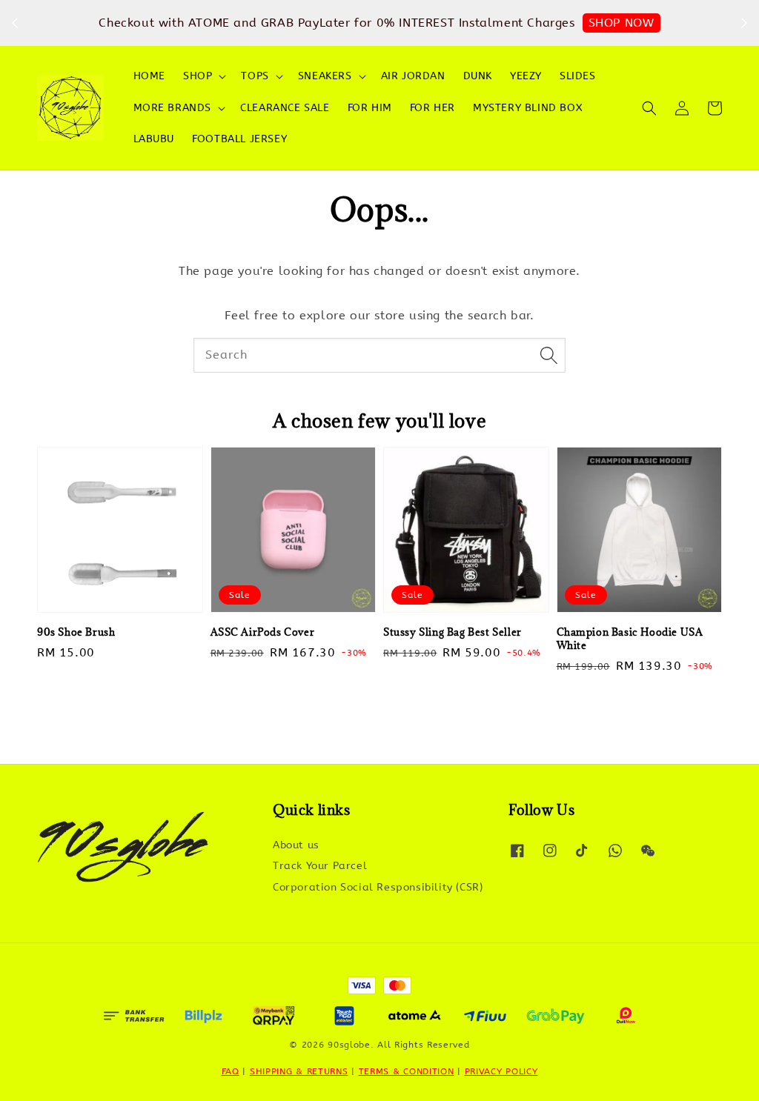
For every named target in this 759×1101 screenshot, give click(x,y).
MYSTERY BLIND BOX (528, 108)
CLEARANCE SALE (284, 108)
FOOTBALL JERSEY (239, 139)
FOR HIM (370, 108)
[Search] (548, 355)
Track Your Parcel (320, 865)
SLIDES (578, 76)
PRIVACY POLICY (501, 1071)
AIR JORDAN (413, 76)
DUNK (477, 76)
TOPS (254, 76)
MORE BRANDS (172, 108)
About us (296, 845)
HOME (149, 76)
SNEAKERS (325, 76)
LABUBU (154, 139)
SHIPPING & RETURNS (299, 1071)
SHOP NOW (621, 23)
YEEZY (526, 76)
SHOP (197, 76)
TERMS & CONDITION (406, 1071)
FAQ (230, 1071)
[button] (649, 108)
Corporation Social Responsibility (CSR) (378, 887)
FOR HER (432, 108)
